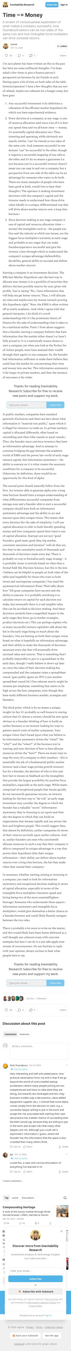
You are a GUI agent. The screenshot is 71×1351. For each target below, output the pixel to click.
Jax (11, 1154)
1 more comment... (13, 1180)
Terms (39, 1327)
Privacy (30, 1327)
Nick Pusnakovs (19, 1065)
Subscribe (52, 4)
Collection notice (54, 1327)
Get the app (51, 1335)
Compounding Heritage (19, 1207)
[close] (61, 1231)
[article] (35, 1215)
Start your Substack (27, 1335)
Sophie (14, 44)
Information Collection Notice (41, 1302)
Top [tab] (6, 1197)
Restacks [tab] (24, 1034)
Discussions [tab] (28, 1197)
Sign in (64, 4)
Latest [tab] (15, 1197)
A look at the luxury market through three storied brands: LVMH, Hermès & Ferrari (26, 1213)
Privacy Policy (35, 1305)
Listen (63, 46)
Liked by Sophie (20, 1069)
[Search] (65, 1197)
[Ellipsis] (66, 1065)
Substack (19, 1343)
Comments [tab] (10, 1034)
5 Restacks (41, 998)
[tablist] (17, 1034)
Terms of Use (51, 1299)
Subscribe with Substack (38, 1291)
